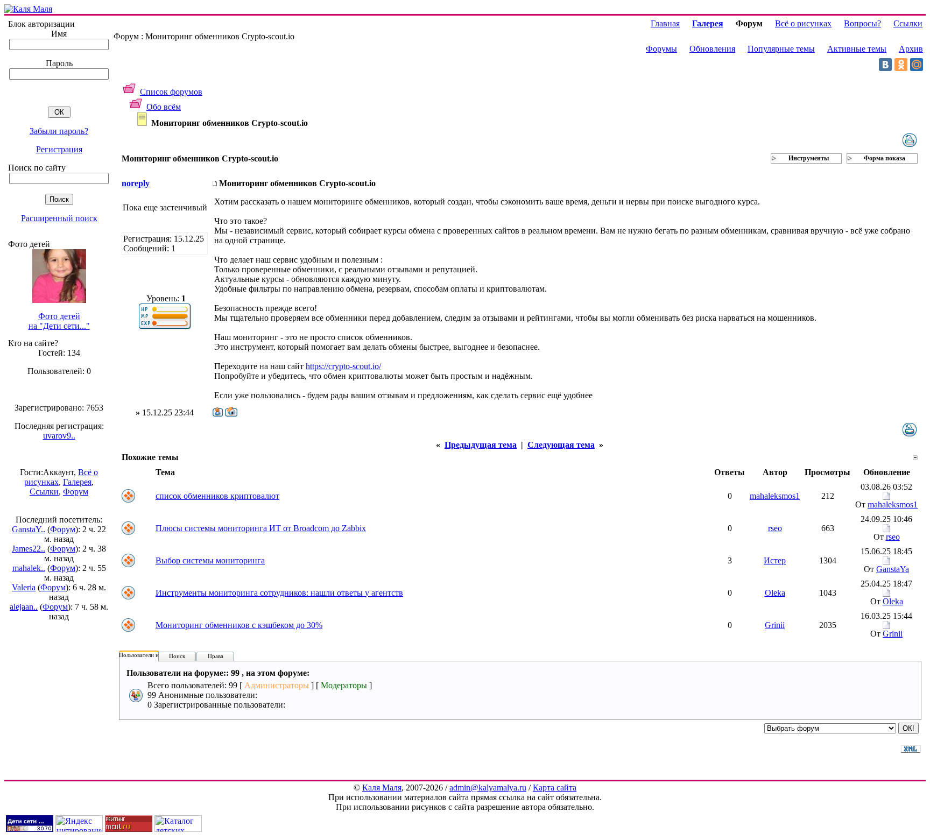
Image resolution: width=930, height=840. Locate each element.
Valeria (24, 587)
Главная (665, 23)
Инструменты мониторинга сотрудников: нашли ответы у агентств (279, 592)
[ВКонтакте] (885, 64)
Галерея (77, 481)
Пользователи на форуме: (152, 655)
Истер (775, 560)
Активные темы (856, 48)
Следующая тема (561, 444)
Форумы (661, 48)
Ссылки (44, 491)
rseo (775, 528)
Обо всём (163, 106)
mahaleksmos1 (775, 495)
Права (215, 656)
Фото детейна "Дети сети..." (59, 321)
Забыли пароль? (59, 131)
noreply (136, 183)
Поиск (177, 656)
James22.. (28, 548)
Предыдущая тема (481, 444)
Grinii (775, 625)
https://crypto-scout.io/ (343, 366)
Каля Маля (381, 787)
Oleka (775, 592)
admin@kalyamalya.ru (487, 787)
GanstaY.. (28, 529)
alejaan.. (24, 606)
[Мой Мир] (916, 64)
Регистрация (59, 149)
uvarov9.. (59, 435)
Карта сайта (554, 787)
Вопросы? (862, 23)
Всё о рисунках (803, 23)
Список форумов (171, 91)
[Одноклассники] (900, 64)
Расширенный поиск (59, 218)
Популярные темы (781, 48)
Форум (75, 491)
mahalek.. (28, 568)
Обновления (712, 48)
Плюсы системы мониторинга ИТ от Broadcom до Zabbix (261, 528)
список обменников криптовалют (217, 495)
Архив (911, 48)
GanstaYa (892, 569)
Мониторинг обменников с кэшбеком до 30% (239, 625)
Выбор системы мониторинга (210, 560)
